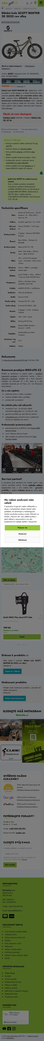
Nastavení (22, 534)
